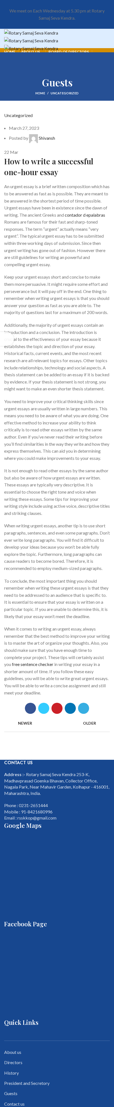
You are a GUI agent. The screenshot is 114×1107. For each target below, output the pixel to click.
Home (40, 93)
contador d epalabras (85, 214)
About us (12, 1052)
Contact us (14, 1103)
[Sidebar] (7, 339)
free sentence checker (32, 664)
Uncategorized (65, 93)
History (11, 1072)
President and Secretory (27, 1083)
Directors (13, 1062)
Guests (10, 1093)
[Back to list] (57, 723)
